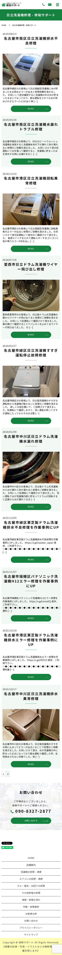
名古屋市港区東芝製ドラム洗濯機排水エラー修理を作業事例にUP (31, 639)
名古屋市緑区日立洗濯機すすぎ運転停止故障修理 (31, 353)
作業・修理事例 (31, 906)
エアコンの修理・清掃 (31, 879)
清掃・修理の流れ (31, 899)
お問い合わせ (31, 820)
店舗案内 (31, 865)
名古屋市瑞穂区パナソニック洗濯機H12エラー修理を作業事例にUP (31, 581)
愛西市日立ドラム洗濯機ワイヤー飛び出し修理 (31, 267)
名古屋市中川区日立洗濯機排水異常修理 (31, 696)
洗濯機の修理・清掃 (31, 872)
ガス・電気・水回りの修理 (31, 885)
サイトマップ (31, 934)
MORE (31, 108)
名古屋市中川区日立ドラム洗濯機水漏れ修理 (31, 439)
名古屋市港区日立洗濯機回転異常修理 (31, 180)
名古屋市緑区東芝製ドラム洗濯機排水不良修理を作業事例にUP (31, 525)
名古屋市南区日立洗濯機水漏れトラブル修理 (31, 127)
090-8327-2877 (33, 811)
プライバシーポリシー (31, 927)
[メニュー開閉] (57, 4)
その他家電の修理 (31, 892)
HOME (3, 25)
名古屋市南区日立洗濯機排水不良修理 (31, 41)
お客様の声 (31, 913)
